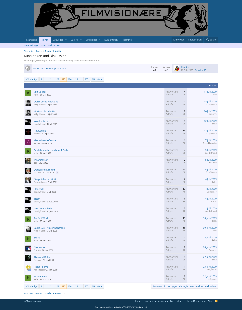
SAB (215, 230)
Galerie (75, 39)
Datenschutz (176, 301)
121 (51, 79)
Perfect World (41, 218)
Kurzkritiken (111, 39)
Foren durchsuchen (50, 45)
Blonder (185, 66)
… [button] (45, 79)
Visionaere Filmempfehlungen (50, 68)
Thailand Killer (42, 257)
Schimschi (38, 133)
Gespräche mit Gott (45, 179)
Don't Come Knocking (46, 101)
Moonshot (40, 247)
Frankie (37, 250)
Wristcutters (41, 121)
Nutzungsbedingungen (156, 301)
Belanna (213, 162)
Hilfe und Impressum (195, 301)
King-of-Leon (39, 230)
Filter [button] (211, 85)
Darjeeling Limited (44, 169)
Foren (45, 39)
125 (76, 79)
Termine (127, 39)
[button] (66, 40)
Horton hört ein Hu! (45, 111)
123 (63, 79)
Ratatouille (40, 130)
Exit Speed (40, 91)
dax (215, 94)
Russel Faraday (210, 143)
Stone (37, 237)
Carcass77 (212, 191)
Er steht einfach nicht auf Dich (51, 150)
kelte (36, 94)
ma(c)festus (39, 269)
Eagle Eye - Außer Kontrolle (49, 227)
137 (86, 79)
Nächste (96, 79)
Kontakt (138, 301)
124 (69, 79)
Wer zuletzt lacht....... (45, 208)
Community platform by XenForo (121, 307)
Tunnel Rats (40, 276)
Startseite (31, 39)
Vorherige (32, 79)
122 (57, 79)
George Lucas (40, 182)
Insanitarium (41, 159)
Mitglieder (91, 39)
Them (37, 198)
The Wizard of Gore (45, 140)
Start (210, 301)
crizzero (37, 172)
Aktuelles (58, 39)
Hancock (39, 189)
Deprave (213, 114)
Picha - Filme (41, 266)
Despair (37, 260)
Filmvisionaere (34, 301)
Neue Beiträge (31, 45)
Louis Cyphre (211, 279)
